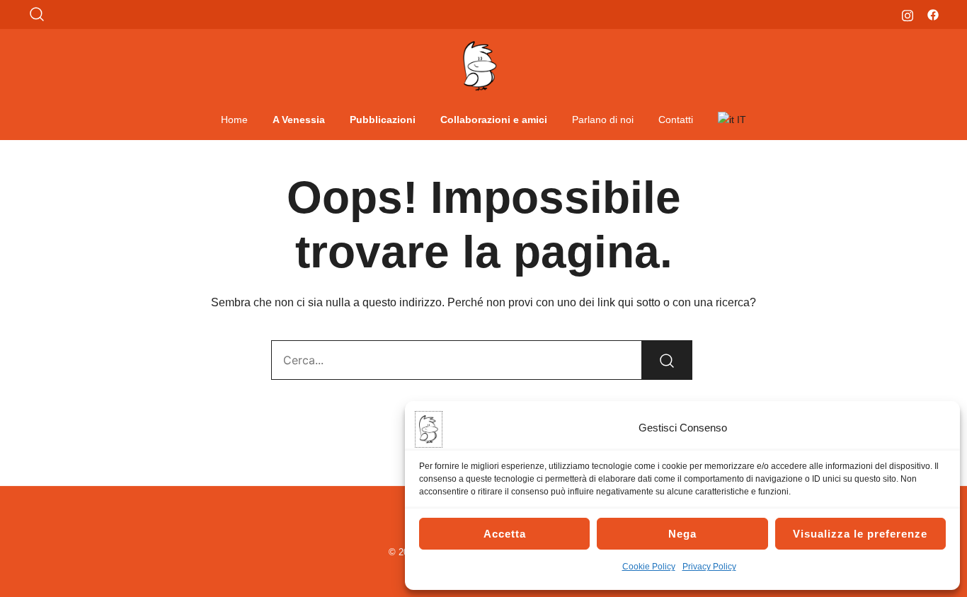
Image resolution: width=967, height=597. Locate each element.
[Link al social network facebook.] (933, 14)
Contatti (675, 119)
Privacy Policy (709, 567)
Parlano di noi (603, 119)
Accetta (504, 534)
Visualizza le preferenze (860, 534)
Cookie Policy (648, 567)
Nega (682, 534)
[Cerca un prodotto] (37, 14)
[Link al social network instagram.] (907, 14)
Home (234, 119)
